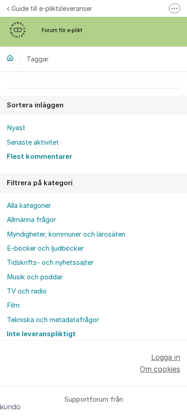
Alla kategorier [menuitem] (29, 206)
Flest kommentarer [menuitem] (39, 156)
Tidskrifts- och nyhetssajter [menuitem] (50, 262)
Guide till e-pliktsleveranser (51, 8)
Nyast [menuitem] (16, 128)
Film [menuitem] (13, 305)
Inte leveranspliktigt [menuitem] (41, 334)
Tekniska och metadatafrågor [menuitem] (53, 320)
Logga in (165, 357)
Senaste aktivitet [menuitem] (33, 142)
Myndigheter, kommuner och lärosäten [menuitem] (66, 234)
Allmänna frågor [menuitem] (31, 220)
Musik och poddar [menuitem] (35, 277)
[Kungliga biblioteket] (10, 57)
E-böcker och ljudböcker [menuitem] (45, 248)
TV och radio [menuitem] (27, 291)
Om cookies (160, 369)
